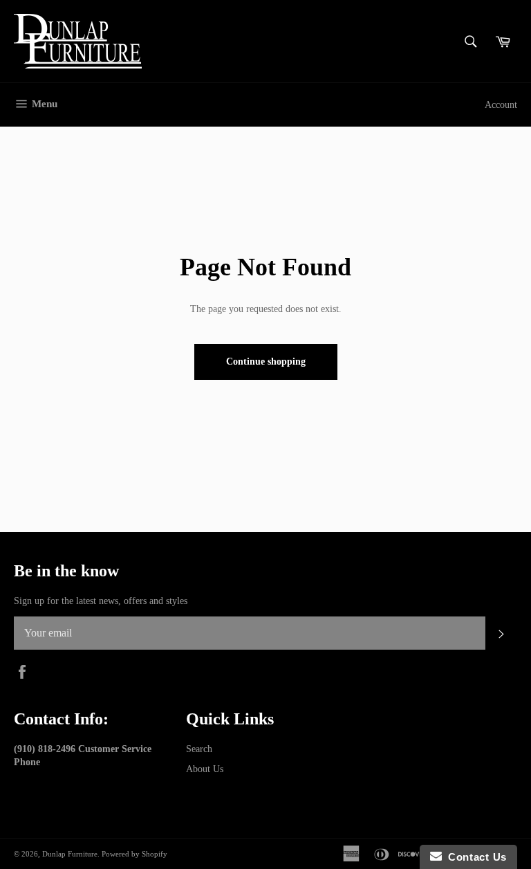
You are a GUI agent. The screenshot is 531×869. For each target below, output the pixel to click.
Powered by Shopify (134, 854)
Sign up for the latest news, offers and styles (100, 601)
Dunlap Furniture (69, 854)
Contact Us (474, 857)
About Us (204, 769)
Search (199, 749)
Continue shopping (266, 361)
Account (501, 105)
